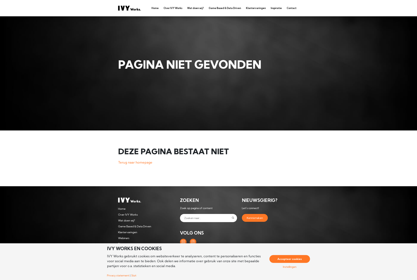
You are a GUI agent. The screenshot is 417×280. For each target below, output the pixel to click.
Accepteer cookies (289, 259)
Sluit (133, 275)
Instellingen (289, 266)
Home (155, 8)
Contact (291, 8)
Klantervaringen (256, 8)
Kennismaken (255, 217)
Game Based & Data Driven (225, 8)
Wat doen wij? (195, 8)
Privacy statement (118, 275)
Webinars (123, 238)
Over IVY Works (173, 8)
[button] (233, 218)
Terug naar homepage (135, 162)
